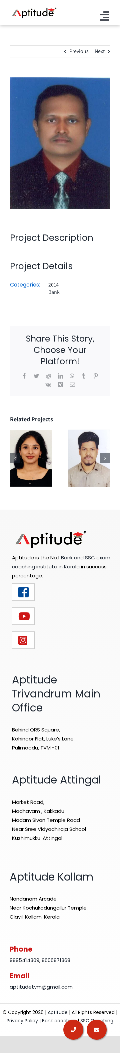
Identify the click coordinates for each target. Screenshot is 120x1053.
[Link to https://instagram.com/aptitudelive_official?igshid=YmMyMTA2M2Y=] (23, 640)
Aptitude (58, 1012)
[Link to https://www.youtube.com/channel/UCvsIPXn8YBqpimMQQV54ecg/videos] (23, 616)
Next (100, 51)
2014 (53, 284)
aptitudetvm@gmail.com (41, 986)
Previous (79, 51)
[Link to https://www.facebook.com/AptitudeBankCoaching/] (23, 592)
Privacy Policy (22, 1020)
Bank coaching (59, 1020)
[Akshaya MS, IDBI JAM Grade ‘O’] (31, 458)
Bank (54, 292)
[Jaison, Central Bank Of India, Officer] (89, 458)
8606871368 (56, 960)
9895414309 (24, 960)
